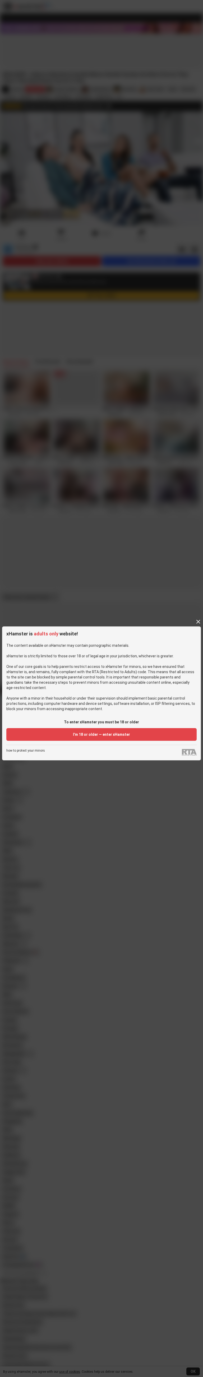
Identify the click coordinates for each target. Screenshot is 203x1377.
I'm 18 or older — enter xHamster (101, 734)
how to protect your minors (25, 750)
